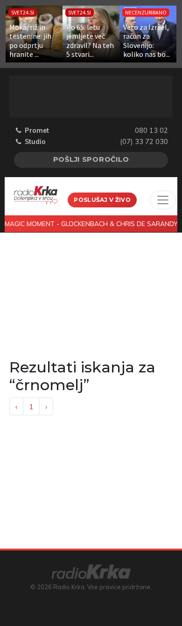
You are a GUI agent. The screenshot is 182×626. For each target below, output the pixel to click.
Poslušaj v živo (102, 199)
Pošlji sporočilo (91, 159)
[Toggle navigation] (163, 200)
